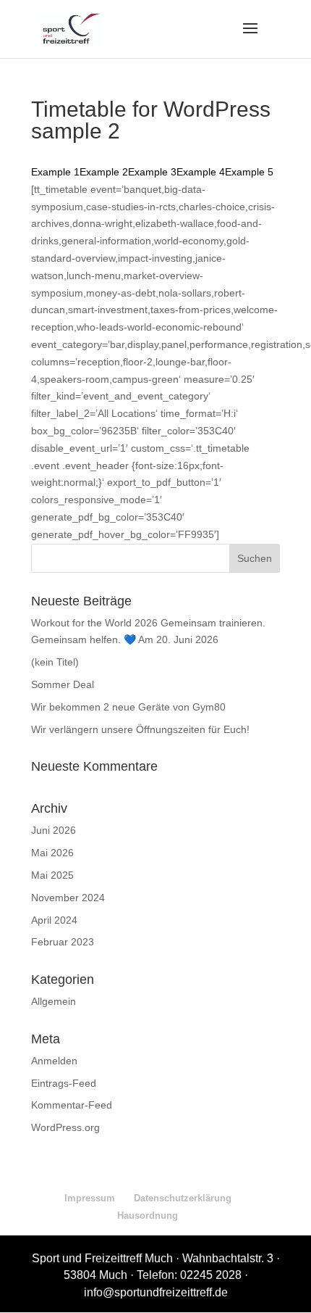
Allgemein (53, 1001)
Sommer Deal (62, 684)
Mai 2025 (52, 875)
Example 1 (55, 172)
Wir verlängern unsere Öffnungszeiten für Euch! (140, 729)
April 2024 (54, 920)
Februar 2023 (62, 942)
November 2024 (68, 897)
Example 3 (152, 172)
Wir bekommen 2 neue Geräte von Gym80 (128, 707)
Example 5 (249, 172)
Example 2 (104, 172)
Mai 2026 (52, 852)
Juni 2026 (53, 830)
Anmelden (54, 1060)
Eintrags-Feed (63, 1083)
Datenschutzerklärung (182, 1198)
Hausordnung (147, 1215)
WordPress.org (65, 1127)
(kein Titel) (55, 662)
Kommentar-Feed (71, 1105)
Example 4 (200, 172)
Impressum (89, 1198)
